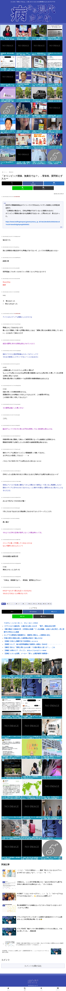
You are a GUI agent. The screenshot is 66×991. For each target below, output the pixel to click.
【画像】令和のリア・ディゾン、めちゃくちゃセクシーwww (25, 650)
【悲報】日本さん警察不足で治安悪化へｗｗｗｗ (21, 641)
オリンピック (12, 603)
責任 (45, 603)
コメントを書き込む (33, 966)
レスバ (25, 603)
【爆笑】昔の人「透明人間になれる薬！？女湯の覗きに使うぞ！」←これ (29, 647)
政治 (31, 603)
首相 (50, 603)
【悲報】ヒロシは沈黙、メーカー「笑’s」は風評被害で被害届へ (26, 653)
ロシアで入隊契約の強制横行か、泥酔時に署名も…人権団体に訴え (27, 635)
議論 (41, 603)
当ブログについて (33, 985)
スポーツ (19, 603)
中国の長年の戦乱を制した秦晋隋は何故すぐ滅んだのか (23, 638)
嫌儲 (4, 603)
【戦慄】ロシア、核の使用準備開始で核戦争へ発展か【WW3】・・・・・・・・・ (33, 644)
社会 (36, 603)
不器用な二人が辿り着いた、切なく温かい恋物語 (21, 623)
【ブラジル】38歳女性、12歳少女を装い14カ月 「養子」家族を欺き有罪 (30, 626)
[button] (43, 188)
